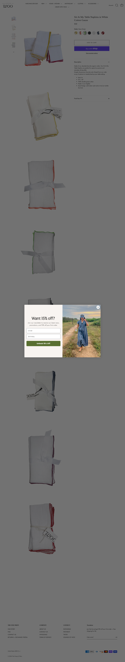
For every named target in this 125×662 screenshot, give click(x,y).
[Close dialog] (98, 307)
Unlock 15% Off (43, 343)
